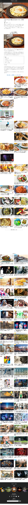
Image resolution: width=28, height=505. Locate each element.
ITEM (14, 197)
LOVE (14, 470)
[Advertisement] (14, 242)
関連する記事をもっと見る (14, 229)
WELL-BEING (15, 299)
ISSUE (14, 266)
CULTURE (1, 356)
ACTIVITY (1, 88)
